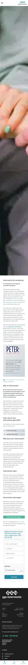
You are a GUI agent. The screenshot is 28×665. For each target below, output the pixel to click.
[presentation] (14, 570)
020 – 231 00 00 (19, 608)
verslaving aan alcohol (11, 300)
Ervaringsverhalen (8, 653)
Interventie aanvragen (14, 517)
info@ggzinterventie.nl (18, 609)
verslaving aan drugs (11, 302)
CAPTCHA (7, 566)
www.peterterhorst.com (12, 373)
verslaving (15, 298)
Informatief (7, 656)
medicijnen (20, 302)
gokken (5, 304)
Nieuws (6, 658)
